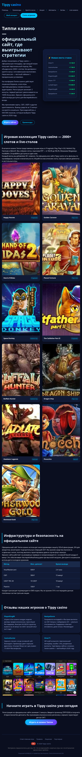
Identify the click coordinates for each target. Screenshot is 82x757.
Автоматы (52, 10)
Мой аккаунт (11, 15)
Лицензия (48, 739)
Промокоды (16, 10)
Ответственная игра (27, 739)
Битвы (62, 10)
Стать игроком (29, 15)
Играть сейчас (10, 122)
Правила (39, 739)
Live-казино (73, 10)
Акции (42, 10)
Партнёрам (58, 739)
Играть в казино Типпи (41, 722)
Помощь (5, 10)
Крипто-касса (30, 10)
